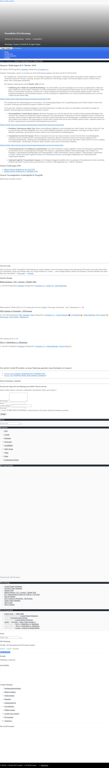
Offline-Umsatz (9, 710)
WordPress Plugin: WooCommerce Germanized (25, 375)
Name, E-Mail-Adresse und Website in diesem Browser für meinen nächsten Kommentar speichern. (35, 410)
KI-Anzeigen (8, 717)
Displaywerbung (10, 692)
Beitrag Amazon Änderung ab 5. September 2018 (21, 171)
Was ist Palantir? (9, 596)
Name (2, 403)
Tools (32, 315)
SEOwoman (17, 48)
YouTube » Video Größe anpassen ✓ (23, 622)
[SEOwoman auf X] (20, 681)
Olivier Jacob (8, 614)
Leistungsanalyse (10, 703)
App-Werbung (9, 706)
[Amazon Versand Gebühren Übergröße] (54, 261)
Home (6, 52)
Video (6, 453)
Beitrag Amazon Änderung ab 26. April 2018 (19, 169)
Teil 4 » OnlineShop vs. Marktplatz (13, 342)
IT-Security (8, 442)
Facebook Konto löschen (19, 618)
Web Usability (14, 317)
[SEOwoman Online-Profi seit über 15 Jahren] (26, 761)
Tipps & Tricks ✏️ (65, 346)
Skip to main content (7, 1)
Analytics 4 (8, 721)
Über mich (21, 273)
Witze (6, 456)
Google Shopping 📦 (63, 315)
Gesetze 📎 (50, 286)
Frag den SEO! (5, 652)
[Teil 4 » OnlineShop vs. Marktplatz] (14, 364)
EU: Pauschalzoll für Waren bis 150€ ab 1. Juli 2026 (22, 594)
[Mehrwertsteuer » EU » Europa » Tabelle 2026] (14, 304)
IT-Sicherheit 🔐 (76, 315)
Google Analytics (10, 56)
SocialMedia (8, 445)
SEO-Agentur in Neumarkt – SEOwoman (16, 311)
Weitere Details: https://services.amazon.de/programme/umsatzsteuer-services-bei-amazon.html (31, 145)
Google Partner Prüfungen (13, 586)
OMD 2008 (20, 614)
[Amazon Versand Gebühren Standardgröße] (54, 221)
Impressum (44, 765)
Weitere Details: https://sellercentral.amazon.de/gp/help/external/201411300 (25, 99)
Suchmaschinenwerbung (12, 688)
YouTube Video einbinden (13, 588)
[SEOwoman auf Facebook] (6, 681)
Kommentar (4, 401)
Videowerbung (9, 696)
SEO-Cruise (8, 602)
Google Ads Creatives (11, 714)
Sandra (6, 622)
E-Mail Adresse (6, 406)
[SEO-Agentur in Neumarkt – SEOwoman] (14, 335)
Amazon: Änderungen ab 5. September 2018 (24, 373)
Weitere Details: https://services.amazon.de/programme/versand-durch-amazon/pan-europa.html (32, 125)
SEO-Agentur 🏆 (102, 315)
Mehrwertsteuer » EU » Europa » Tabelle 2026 (18, 282)
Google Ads (8, 54)
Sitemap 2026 (9, 590)
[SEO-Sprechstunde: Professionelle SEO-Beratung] (26, 574)
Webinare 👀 (23, 317)
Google (6, 435)
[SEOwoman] (45, 27)
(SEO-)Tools (8, 449)
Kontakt (7, 58)
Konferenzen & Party (11, 460)
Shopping (9, 61)
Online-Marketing (61, 286)
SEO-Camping (9, 604)
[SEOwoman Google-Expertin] (80, 761)
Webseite (3, 408)
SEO (20, 315)
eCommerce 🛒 (43, 69)
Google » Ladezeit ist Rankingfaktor (27, 628)
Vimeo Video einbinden (12, 600)
